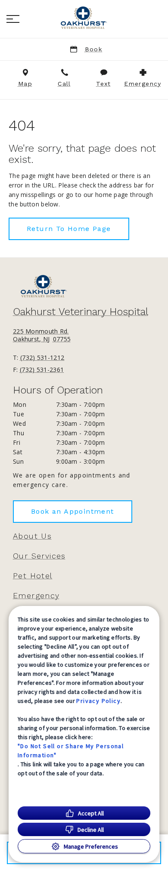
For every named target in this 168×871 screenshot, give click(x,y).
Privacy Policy (98, 701)
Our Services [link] (39, 556)
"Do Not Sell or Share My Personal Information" (71, 750)
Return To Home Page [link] (69, 229)
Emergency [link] (36, 595)
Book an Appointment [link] (72, 511)
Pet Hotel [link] (33, 576)
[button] (12, 19)
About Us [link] (32, 536)
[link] (84, 17)
